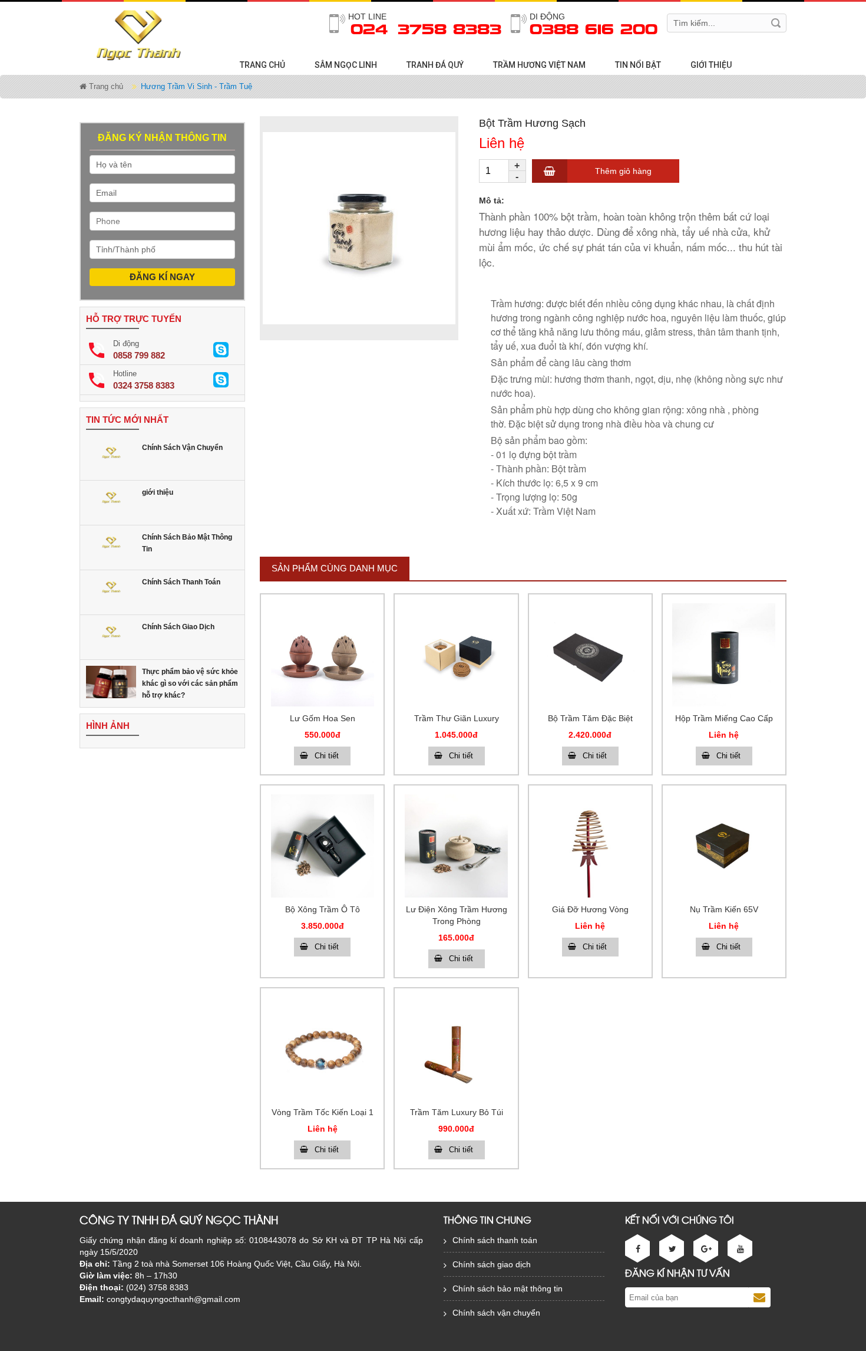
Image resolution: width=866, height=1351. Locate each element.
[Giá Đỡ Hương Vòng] (590, 846)
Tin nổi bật (638, 65)
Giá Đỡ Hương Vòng (590, 909)
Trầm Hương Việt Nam (539, 65)
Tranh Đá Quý (435, 65)
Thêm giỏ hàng (623, 171)
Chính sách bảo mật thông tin (507, 1288)
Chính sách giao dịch (491, 1264)
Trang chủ (262, 65)
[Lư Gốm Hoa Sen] (322, 654)
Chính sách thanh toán (494, 1240)
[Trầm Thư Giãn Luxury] (456, 654)
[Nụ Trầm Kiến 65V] (724, 846)
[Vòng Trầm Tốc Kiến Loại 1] (322, 1048)
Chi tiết (327, 755)
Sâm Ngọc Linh (346, 65)
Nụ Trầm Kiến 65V (724, 909)
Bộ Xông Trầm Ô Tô (322, 909)
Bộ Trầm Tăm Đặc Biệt (590, 718)
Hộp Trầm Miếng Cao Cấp (724, 718)
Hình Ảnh (108, 726)
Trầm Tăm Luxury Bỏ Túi (456, 1112)
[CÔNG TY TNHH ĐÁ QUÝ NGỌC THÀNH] (142, 34)
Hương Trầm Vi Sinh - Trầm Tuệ (196, 86)
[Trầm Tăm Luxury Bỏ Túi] (456, 1048)
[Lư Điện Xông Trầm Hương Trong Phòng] (456, 846)
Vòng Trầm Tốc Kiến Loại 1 (322, 1112)
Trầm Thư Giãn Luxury (456, 718)
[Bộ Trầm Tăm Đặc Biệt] (590, 654)
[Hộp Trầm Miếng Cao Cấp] (724, 654)
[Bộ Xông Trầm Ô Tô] (322, 846)
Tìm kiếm (776, 23)
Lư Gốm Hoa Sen (322, 718)
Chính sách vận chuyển (496, 1312)
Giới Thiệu (711, 65)
